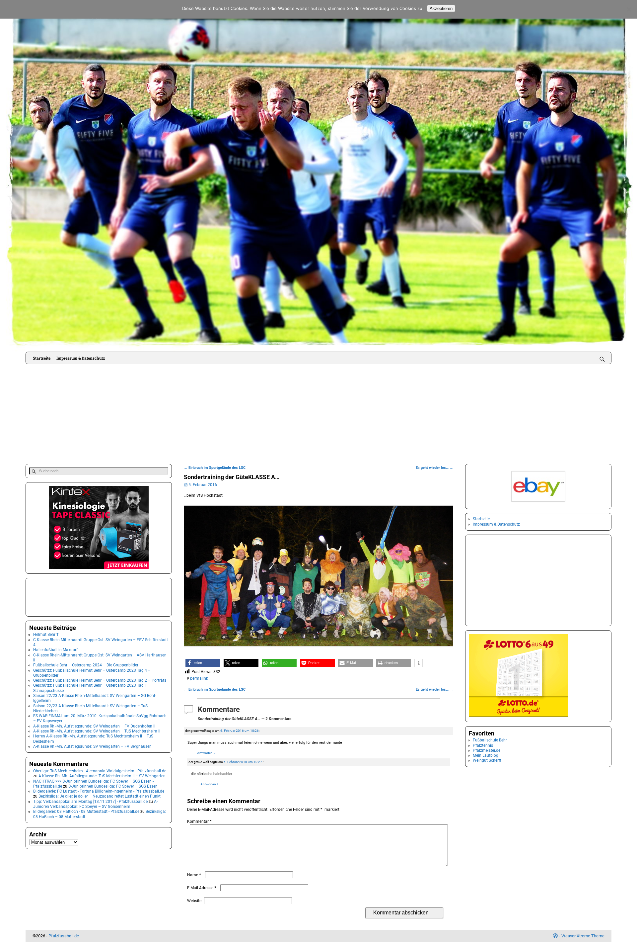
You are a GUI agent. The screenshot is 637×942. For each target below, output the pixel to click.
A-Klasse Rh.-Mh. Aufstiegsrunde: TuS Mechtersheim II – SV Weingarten (102, 776)
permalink (199, 678)
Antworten (206, 753)
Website (194, 901)
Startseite (41, 358)
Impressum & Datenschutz (80, 358)
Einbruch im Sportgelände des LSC (215, 468)
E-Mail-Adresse (201, 888)
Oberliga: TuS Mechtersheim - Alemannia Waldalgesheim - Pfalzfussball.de (99, 771)
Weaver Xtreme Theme (582, 935)
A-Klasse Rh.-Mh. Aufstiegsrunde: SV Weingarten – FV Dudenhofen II (94, 726)
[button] (202, 663)
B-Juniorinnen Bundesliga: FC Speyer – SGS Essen (113, 786)
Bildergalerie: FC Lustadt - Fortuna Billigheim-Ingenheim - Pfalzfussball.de (98, 791)
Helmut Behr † (46, 634)
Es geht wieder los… (434, 468)
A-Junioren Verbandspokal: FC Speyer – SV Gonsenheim (95, 804)
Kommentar (199, 821)
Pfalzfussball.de (63, 935)
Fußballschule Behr (490, 740)
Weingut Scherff (487, 760)
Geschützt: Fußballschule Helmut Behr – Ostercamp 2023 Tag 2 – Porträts (99, 680)
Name (194, 875)
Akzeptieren (441, 8)
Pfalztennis (483, 745)
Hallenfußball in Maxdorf (55, 649)
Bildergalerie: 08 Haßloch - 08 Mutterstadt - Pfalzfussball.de (86, 811)
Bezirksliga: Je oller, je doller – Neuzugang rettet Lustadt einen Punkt (99, 796)
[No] (628, 9)
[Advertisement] (318, 414)
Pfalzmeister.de (486, 750)
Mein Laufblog (485, 755)
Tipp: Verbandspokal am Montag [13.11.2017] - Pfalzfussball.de (90, 801)
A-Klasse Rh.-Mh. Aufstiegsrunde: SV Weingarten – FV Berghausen (92, 746)
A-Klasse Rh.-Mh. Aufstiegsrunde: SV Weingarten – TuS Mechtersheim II (96, 731)
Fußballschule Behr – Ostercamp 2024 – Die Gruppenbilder (85, 665)
